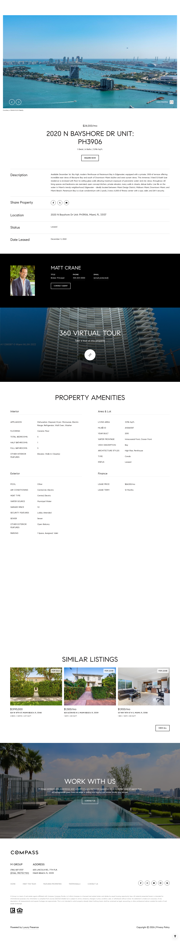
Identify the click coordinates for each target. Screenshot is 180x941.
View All (162, 728)
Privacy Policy (163, 927)
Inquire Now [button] (90, 158)
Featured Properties (52, 884)
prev (12, 102)
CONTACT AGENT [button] (61, 286)
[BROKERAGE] (160, 883)
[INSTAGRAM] (147, 883)
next (18, 102)
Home (12, 884)
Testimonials (74, 884)
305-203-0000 (79, 278)
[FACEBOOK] (140, 883)
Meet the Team (29, 884)
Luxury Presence (31, 927)
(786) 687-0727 (16, 870)
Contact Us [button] (90, 801)
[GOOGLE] (167, 883)
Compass (57, 896)
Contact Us (93, 884)
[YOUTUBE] (153, 883)
